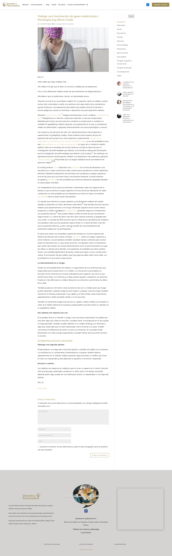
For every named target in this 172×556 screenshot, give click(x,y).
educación (76, 237)
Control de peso (36, 5)
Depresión (121, 25)
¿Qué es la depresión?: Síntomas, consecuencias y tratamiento (128, 118)
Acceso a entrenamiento (76, 5)
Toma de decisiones (46, 159)
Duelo (119, 29)
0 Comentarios (69, 24)
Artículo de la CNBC (53, 115)
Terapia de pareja (124, 68)
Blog (47, 5)
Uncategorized (59, 24)
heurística (75, 167)
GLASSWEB (43, 24)
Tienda (53, 5)
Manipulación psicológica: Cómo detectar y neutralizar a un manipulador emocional (128, 105)
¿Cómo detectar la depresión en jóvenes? (128, 94)
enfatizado (52, 179)
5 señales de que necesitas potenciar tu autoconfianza (128, 84)
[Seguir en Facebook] (147, 4)
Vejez (119, 75)
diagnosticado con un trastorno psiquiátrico (59, 144)
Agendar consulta (160, 5)
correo (56, 167)
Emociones (121, 33)
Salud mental (122, 53)
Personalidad (122, 45)
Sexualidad (121, 57)
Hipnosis (25, 5)
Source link (42, 388)
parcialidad (42, 196)
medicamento (71, 210)
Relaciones (121, 49)
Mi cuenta (61, 5)
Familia (120, 37)
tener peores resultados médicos (73, 141)
